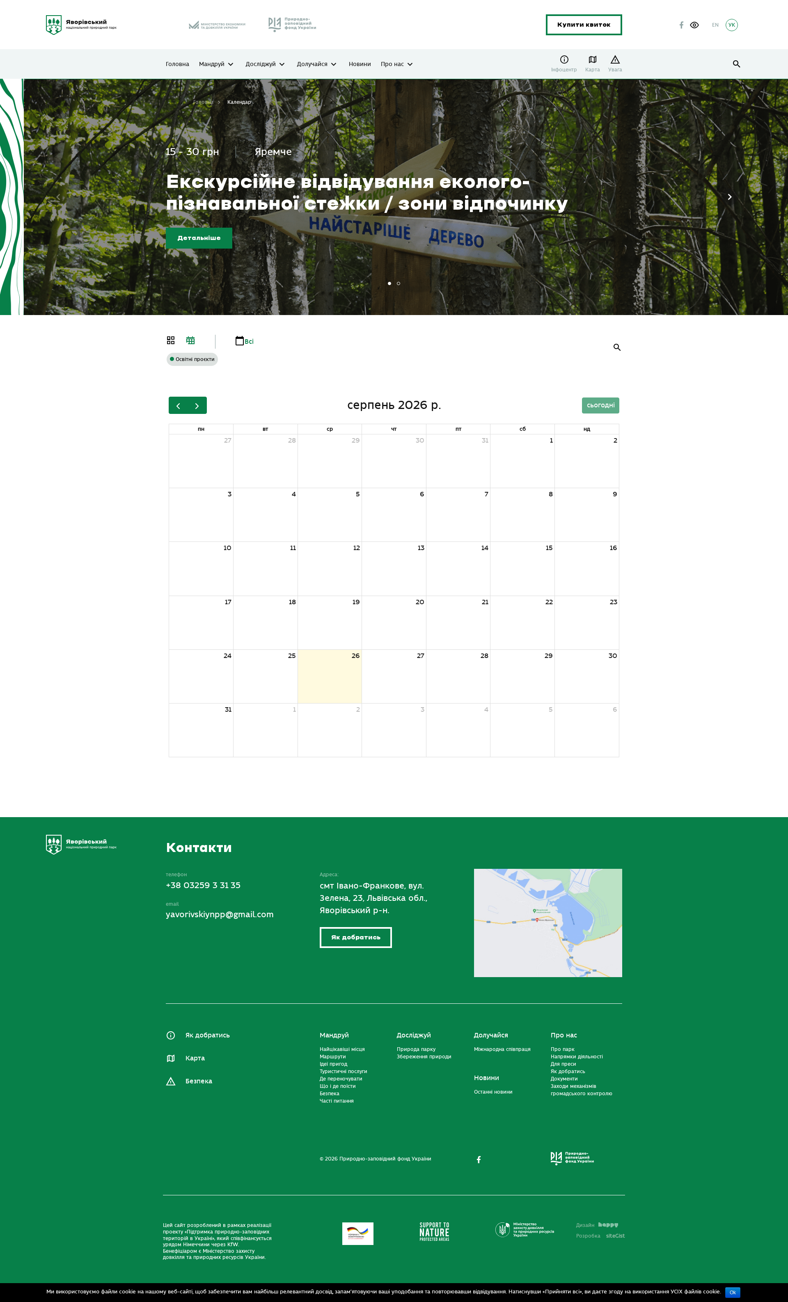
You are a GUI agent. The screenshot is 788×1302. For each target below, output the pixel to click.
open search (737, 64)
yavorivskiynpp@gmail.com (220, 914)
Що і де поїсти (338, 1086)
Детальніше (199, 238)
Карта (592, 70)
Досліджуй (261, 64)
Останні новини (493, 1092)
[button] (694, 25)
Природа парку (416, 1049)
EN (715, 25)
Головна (177, 64)
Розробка (600, 1236)
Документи (564, 1079)
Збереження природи (424, 1057)
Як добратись (355, 937)
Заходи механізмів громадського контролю (581, 1089)
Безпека (199, 1081)
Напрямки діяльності (577, 1057)
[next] (197, 405)
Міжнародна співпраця (502, 1049)
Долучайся (312, 64)
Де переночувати (341, 1079)
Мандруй (211, 64)
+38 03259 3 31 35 (203, 885)
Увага (615, 70)
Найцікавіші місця (342, 1049)
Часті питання (337, 1101)
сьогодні (601, 405)
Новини (360, 64)
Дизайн (585, 1225)
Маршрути (333, 1057)
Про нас (392, 64)
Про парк (563, 1049)
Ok (733, 1292)
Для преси (563, 1064)
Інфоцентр (564, 70)
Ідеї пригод (333, 1064)
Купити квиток (584, 24)
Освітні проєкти (194, 359)
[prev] (178, 405)
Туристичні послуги (343, 1071)
